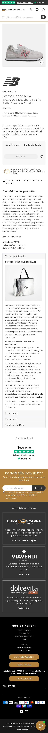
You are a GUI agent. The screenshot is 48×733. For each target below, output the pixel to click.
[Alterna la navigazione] (3, 17)
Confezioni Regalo (15, 256)
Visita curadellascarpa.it (24, 540)
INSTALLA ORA (24, 678)
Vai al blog (24, 608)
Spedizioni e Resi (14, 425)
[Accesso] (30, 9)
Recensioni (11, 413)
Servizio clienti (24, 657)
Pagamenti (11, 419)
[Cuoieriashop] (13, 10)
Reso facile (24, 664)
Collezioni (8, 686)
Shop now (24, 574)
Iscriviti (39, 488)
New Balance (9, 91)
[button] (26, 17)
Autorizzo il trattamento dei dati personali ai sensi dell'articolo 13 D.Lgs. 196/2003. (24, 495)
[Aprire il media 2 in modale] (24, 45)
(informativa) (11, 498)
